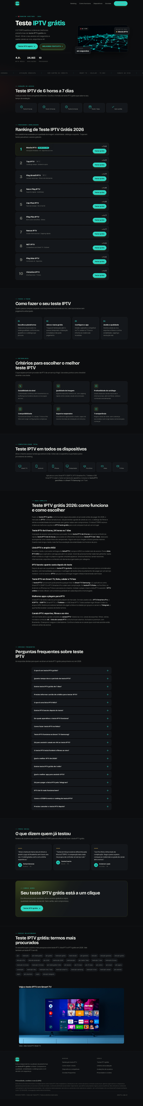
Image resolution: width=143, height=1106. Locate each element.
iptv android (117, 969)
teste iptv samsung (77, 969)
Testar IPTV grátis (30, 908)
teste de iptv (73, 956)
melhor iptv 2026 (58, 960)
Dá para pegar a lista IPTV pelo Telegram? (51, 782)
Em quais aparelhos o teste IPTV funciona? (51, 718)
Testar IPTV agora (25, 46)
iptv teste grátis (37, 956)
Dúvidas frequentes (69, 1073)
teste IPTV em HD (31, 950)
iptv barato (67, 965)
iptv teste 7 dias (84, 960)
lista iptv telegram (48, 974)
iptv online (99, 965)
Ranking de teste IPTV (69, 1062)
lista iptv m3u (21, 960)
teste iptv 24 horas (23, 965)
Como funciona (85, 3)
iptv (18, 956)
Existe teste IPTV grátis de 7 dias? (48, 687)
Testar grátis (120, 3)
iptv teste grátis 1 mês (54, 965)
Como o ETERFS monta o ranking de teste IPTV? (53, 798)
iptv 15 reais (89, 965)
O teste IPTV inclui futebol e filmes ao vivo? (51, 750)
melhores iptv (71, 960)
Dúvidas (108, 3)
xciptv (37, 974)
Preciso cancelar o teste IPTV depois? (49, 806)
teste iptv (26, 956)
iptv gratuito (84, 956)
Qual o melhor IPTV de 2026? (45, 758)
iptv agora (118, 965)
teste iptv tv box (92, 969)
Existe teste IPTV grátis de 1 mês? (47, 766)
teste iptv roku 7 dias (46, 969)
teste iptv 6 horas (111, 960)
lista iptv (94, 956)
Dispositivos (98, 3)
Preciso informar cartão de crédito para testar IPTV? (55, 695)
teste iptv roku (31, 969)
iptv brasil (109, 965)
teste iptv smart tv (62, 969)
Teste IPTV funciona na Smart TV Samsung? (51, 734)
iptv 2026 (46, 960)
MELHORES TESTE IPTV (52, 46)
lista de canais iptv (34, 960)
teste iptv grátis (60, 956)
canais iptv (20, 969)
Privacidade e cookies (104, 1073)
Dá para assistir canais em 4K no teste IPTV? (52, 742)
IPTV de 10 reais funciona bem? (46, 790)
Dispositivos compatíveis (70, 1069)
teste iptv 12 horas (37, 965)
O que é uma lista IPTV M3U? (45, 703)
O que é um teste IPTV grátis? (46, 671)
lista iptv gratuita (105, 956)
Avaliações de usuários (105, 1069)
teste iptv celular (105, 969)
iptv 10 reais (78, 965)
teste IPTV (55, 947)
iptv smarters (28, 974)
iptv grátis (49, 956)
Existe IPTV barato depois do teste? (48, 710)
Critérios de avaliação (104, 1066)
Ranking (73, 3)
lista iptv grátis (119, 956)
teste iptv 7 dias (97, 960)
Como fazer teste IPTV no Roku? (47, 726)
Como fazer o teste (69, 1066)
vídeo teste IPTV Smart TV (32, 1046)
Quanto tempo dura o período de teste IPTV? (52, 679)
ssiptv (18, 974)
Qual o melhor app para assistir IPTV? (49, 774)
